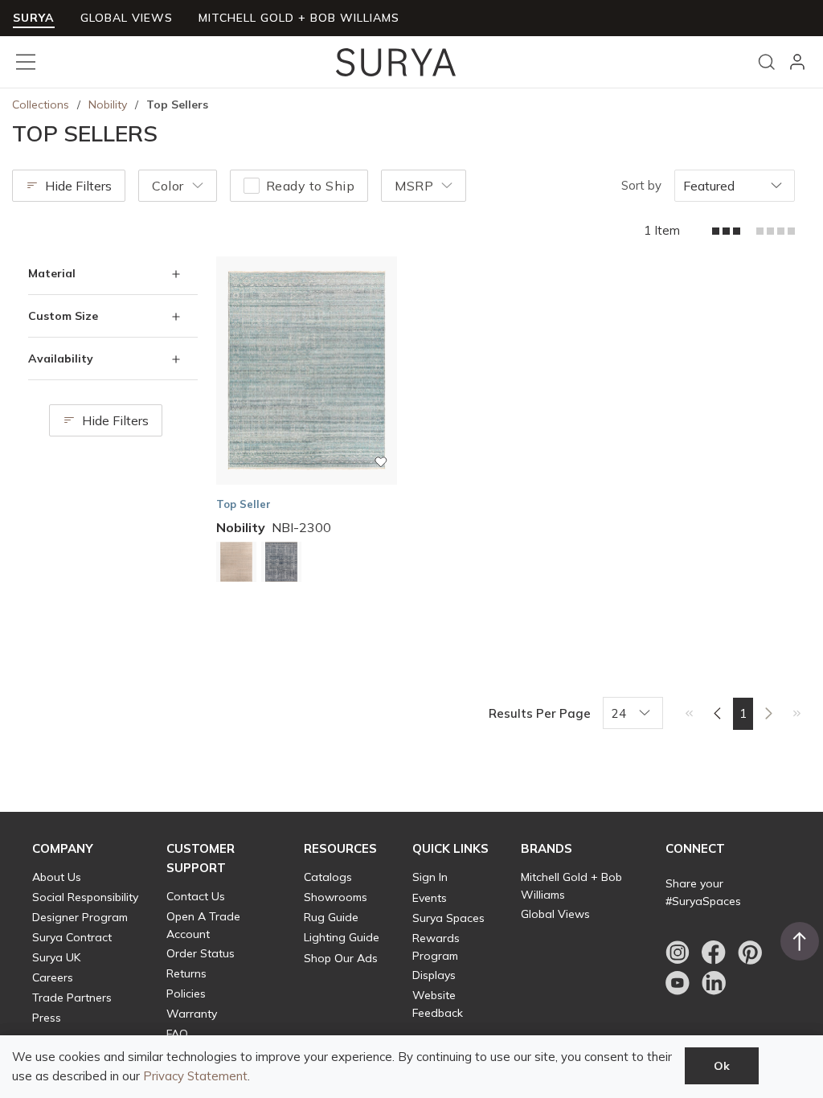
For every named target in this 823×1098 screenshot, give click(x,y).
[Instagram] (677, 952)
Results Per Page (540, 713)
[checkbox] (252, 186)
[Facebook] (714, 952)
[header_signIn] (797, 62)
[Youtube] (677, 983)
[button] (62, 848)
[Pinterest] (750, 952)
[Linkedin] (714, 983)
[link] (689, 713)
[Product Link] (236, 565)
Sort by (641, 185)
